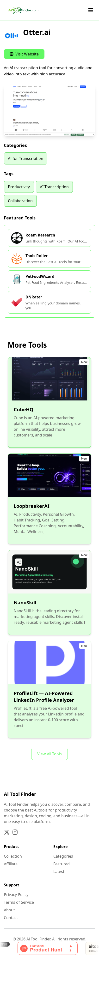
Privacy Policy (16, 894)
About (9, 910)
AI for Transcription (25, 158)
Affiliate (11, 863)
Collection (13, 856)
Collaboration (20, 200)
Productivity (19, 186)
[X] (7, 832)
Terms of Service (19, 902)
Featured (61, 863)
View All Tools (49, 754)
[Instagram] (15, 832)
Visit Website (26, 54)
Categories (63, 856)
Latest (58, 871)
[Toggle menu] (90, 10)
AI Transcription (54, 186)
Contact (11, 917)
